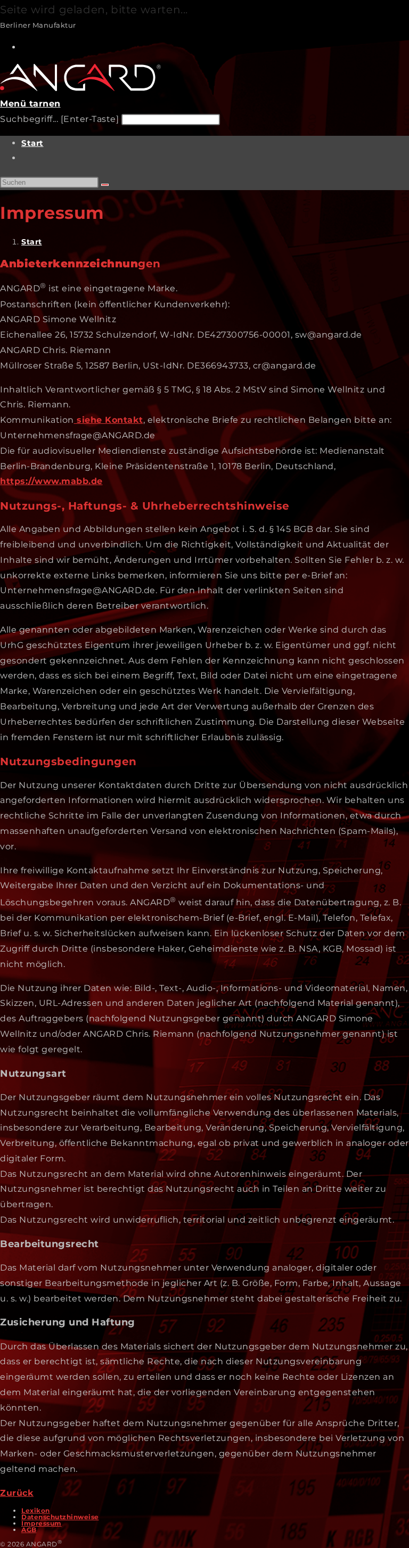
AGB (29, 1530)
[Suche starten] (105, 185)
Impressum (41, 1523)
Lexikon (35, 1510)
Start (32, 143)
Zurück (17, 1493)
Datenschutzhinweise (60, 1517)
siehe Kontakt (110, 420)
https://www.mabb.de (51, 481)
